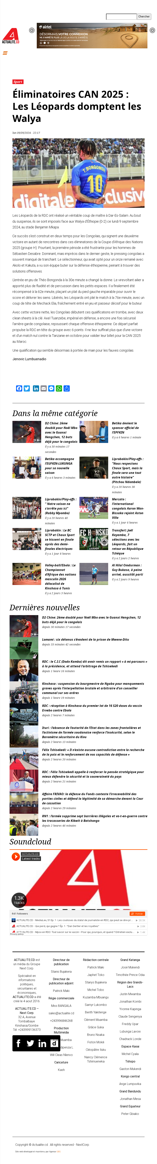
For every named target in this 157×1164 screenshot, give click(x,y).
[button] (32, 30)
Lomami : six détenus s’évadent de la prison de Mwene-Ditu (85, 639)
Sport (18, 82)
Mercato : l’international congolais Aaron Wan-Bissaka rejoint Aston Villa (128, 508)
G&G (58, 1151)
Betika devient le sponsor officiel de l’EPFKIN (125, 428)
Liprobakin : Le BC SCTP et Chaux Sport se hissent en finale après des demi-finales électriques (60, 539)
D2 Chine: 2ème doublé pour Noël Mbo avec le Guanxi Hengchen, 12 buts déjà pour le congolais (61, 432)
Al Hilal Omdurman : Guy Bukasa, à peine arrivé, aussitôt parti (127, 570)
